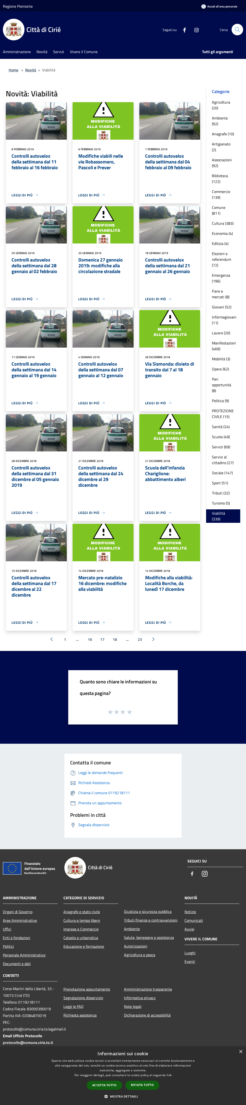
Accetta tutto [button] (104, 1085)
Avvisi (189, 929)
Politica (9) (220, 401)
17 (102, 639)
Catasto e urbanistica (80, 938)
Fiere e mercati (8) (220, 294)
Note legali (132, 1006)
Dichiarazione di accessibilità (147, 1015)
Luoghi (190, 953)
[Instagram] (194, 29)
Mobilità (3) (221, 359)
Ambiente (132, 929)
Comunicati (193, 920)
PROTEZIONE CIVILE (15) (223, 413)
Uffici (7, 929)
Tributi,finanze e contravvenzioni (151, 920)
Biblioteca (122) (220, 178)
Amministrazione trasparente (148, 989)
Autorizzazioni (135, 946)
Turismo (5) (221, 503)
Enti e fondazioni (16, 938)
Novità (30, 70)
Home (13, 70)
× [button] (240, 1052)
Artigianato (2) (221, 147)
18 (115, 639)
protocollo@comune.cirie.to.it (28, 1042)
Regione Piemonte (18, 6)
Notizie (190, 912)
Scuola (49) (221, 437)
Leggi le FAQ (73, 1006)
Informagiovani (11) (224, 320)
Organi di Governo (17, 912)
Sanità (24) (221, 427)
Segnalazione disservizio (83, 998)
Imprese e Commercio (80, 929)
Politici (8, 946)
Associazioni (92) (222, 163)
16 (90, 639)
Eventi (189, 961)
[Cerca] (237, 29)
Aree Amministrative (20, 920)
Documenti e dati (17, 964)
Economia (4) (222, 233)
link (169, 1075)
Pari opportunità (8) (221, 384)
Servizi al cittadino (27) (223, 460)
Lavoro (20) (221, 333)
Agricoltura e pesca (139, 955)
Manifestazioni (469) (224, 346)
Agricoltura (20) (221, 105)
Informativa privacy (140, 998)
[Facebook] (182, 29)
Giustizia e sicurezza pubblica (148, 911)
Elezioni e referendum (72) (221, 259)
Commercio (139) (221, 194)
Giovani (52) (221, 307)
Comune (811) (218, 210)
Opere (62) (220, 369)
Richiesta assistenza (80, 1015)
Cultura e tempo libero (81, 920)
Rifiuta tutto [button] (142, 1085)
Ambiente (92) (220, 121)
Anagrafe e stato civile (81, 912)
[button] (123, 1096)
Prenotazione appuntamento (86, 989)
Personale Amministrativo (24, 955)
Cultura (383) (223, 223)
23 (140, 639)
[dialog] (123, 1076)
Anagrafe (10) (223, 134)
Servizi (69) (221, 447)
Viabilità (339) (218, 516)
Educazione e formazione (83, 946)
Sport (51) (220, 483)
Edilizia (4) (220, 243)
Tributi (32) (221, 493)
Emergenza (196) (221, 278)
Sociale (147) (222, 473)
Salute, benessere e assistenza (149, 937)
